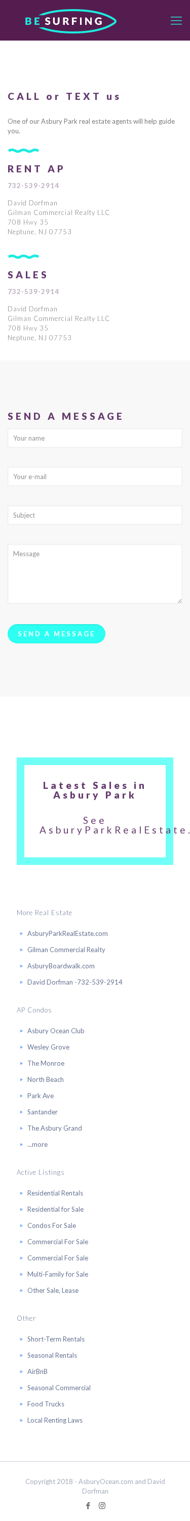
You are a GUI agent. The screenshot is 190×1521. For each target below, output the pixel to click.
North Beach (45, 1079)
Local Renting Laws (55, 1420)
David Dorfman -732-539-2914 (75, 982)
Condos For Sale (51, 1225)
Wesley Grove (48, 1047)
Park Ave (40, 1096)
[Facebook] (88, 1505)
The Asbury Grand (54, 1128)
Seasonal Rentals (52, 1355)
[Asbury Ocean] (71, 20)
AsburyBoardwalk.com (61, 966)
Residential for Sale (55, 1209)
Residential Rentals (55, 1193)
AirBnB (37, 1371)
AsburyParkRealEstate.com (67, 933)
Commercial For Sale (57, 1242)
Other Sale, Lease (53, 1290)
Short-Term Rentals (56, 1339)
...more (37, 1144)
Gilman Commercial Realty (66, 950)
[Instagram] (102, 1505)
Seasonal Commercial (59, 1388)
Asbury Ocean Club (56, 1031)
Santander (42, 1112)
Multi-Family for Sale (57, 1274)
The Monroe (45, 1063)
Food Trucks (45, 1404)
